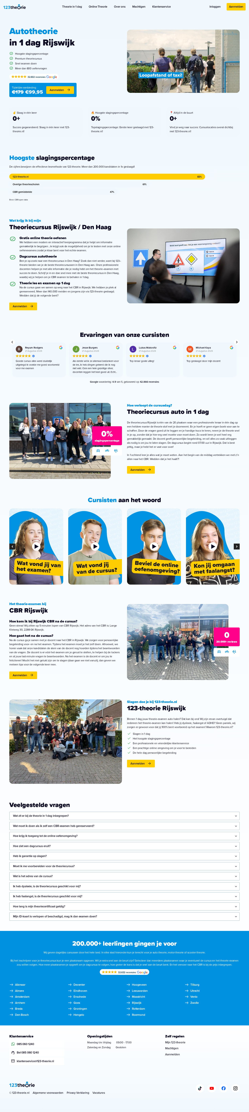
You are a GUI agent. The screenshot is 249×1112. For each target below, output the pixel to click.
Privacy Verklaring (78, 1093)
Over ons (120, 7)
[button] (236, 342)
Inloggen (215, 7)
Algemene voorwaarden (48, 1093)
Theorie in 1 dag (72, 7)
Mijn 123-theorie (175, 1042)
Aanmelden (236, 7)
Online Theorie (98, 7)
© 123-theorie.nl (19, 1093)
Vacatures (98, 1093)
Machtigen (139, 7)
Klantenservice (161, 7)
